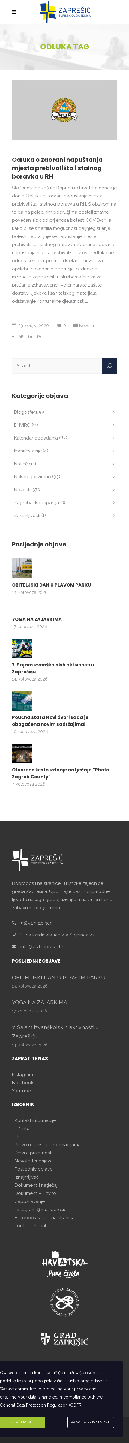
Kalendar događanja (36, 438)
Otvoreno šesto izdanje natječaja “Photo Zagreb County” (60, 773)
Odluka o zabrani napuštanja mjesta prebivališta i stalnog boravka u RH (57, 168)
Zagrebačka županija (36, 502)
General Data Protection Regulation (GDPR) (41, 1405)
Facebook (23, 1082)
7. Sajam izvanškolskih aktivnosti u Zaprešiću (53, 668)
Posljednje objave (33, 1169)
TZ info (22, 1128)
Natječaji (23, 464)
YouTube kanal (30, 1225)
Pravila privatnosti (33, 1153)
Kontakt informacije (35, 1120)
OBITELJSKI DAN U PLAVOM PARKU (51, 585)
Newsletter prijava (34, 1161)
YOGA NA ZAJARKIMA (37, 619)
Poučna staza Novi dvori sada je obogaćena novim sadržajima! (50, 720)
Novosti (86, 325)
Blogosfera (26, 412)
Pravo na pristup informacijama (48, 1144)
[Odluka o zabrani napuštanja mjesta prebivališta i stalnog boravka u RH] (64, 110)
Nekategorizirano (32, 476)
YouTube (21, 1090)
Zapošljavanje (30, 1201)
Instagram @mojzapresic (41, 1209)
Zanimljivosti (27, 515)
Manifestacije (28, 451)
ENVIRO (22, 425)
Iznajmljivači (27, 1177)
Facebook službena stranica (45, 1217)
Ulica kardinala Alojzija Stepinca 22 (57, 935)
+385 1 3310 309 (36, 923)
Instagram (22, 1074)
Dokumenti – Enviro (35, 1193)
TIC (18, 1136)
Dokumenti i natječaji (36, 1185)
